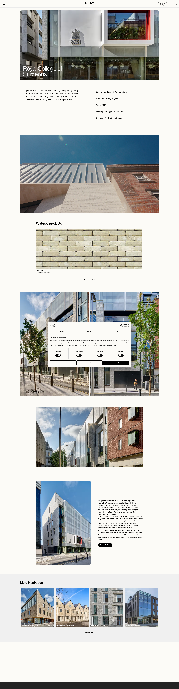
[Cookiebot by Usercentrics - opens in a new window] (121, 325)
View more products (89, 280)
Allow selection (90, 363)
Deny (62, 363)
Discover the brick (105, 545)
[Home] (89, 4)
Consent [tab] (61, 331)
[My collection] (161, 4)
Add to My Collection (148, 75)
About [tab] (117, 331)
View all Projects (89, 632)
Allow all (116, 363)
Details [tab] (89, 331)
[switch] (79, 355)
